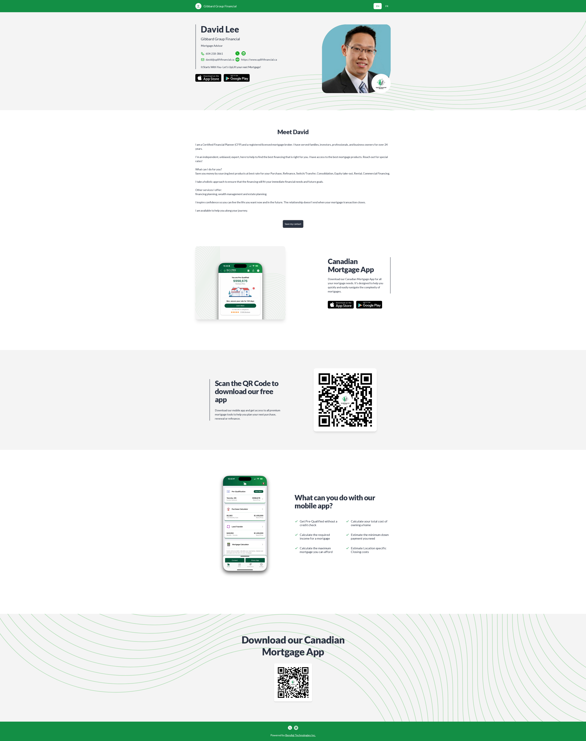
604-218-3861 (214, 53)
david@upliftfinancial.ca (220, 59)
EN (377, 6)
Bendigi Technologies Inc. (300, 735)
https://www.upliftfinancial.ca (259, 59)
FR (386, 6)
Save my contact (293, 223)
